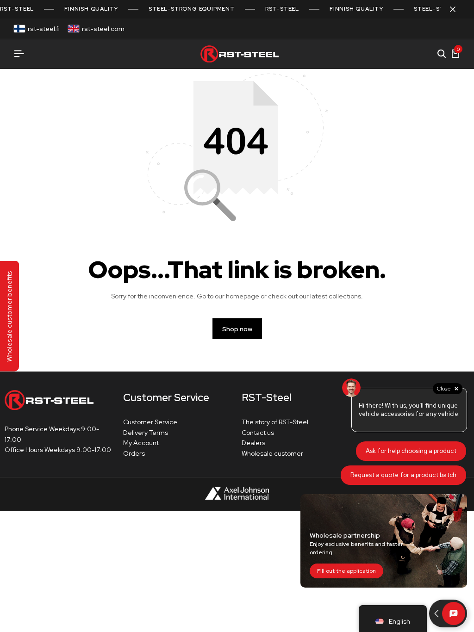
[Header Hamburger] (19, 54)
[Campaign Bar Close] (457, 9)
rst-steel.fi (44, 29)
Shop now (237, 329)
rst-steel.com (103, 29)
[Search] (442, 54)
